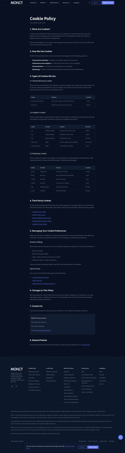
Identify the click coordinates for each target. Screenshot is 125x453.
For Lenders (102, 381)
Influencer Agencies (69, 378)
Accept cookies (93, 447)
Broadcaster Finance (34, 384)
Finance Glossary (86, 389)
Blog (83, 371)
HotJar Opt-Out (37, 281)
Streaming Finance (33, 387)
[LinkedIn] (12, 386)
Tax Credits (31, 378)
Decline (82, 447)
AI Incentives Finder (87, 375)
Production (67, 387)
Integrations (49, 378)
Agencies (66, 371)
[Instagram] (16, 386)
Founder (101, 375)
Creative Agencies (69, 375)
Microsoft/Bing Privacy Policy (41, 218)
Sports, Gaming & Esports (71, 399)
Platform (42, 2)
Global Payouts (50, 375)
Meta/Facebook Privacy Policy (41, 221)
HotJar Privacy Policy (38, 215)
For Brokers (102, 378)
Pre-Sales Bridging (33, 381)
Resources (66, 2)
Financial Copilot (51, 381)
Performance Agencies (70, 381)
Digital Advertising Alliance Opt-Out (43, 284)
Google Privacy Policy (39, 212)
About (101, 371)
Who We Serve (54, 2)
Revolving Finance (33, 371)
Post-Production (68, 390)
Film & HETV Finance (34, 375)
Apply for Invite (108, 2)
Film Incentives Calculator (89, 378)
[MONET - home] (17, 2)
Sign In (95, 2)
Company (76, 2)
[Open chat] (120, 437)
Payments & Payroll (51, 371)
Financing (33, 2)
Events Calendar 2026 (88, 386)
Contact (101, 384)
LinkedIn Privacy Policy (39, 224)
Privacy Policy (85, 345)
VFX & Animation (68, 393)
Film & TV (66, 384)
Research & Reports (87, 392)
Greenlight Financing (34, 390)
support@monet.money (43, 330)
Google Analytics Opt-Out (40, 277)
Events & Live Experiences (71, 402)
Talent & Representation (71, 396)
